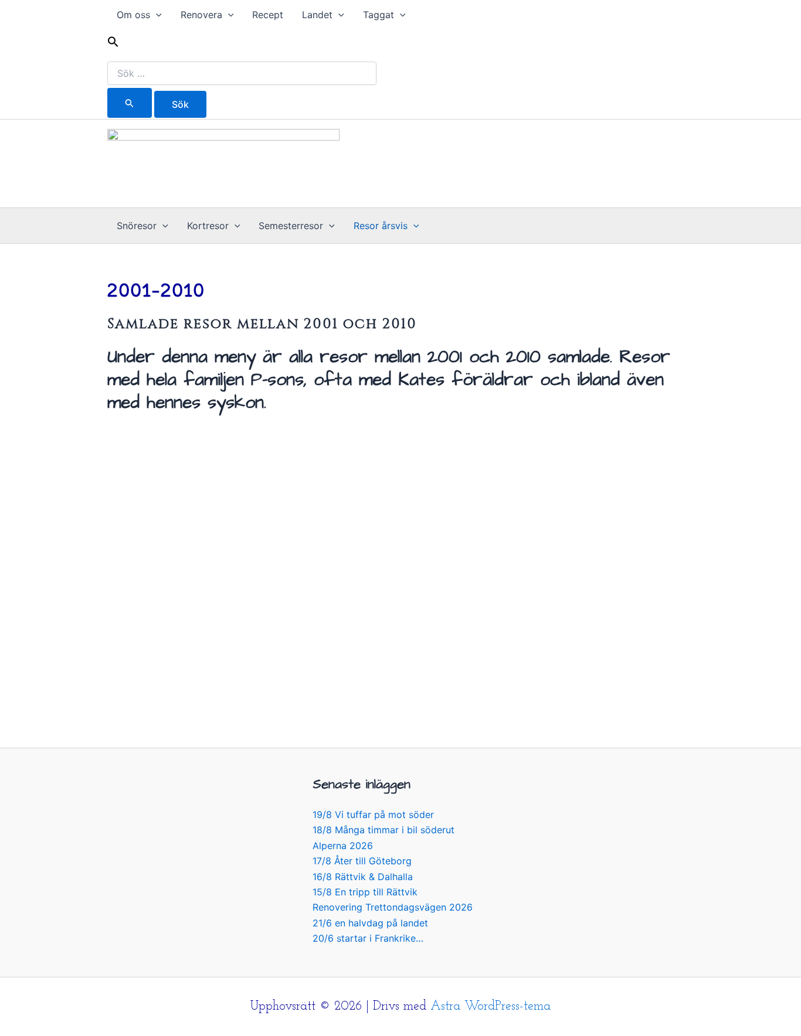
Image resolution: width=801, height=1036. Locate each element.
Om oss (133, 15)
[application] (156, 14)
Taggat (378, 15)
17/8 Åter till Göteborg (362, 861)
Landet (317, 15)
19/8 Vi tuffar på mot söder (373, 814)
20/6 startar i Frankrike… (368, 938)
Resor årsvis (381, 225)
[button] (241, 44)
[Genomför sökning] (129, 103)
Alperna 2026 (343, 845)
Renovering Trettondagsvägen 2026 (393, 907)
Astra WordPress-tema (490, 1006)
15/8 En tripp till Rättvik (365, 892)
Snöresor (137, 225)
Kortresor (208, 225)
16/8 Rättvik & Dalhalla (363, 876)
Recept (267, 15)
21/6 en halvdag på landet (370, 923)
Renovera (201, 15)
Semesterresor (291, 225)
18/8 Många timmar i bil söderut (383, 830)
